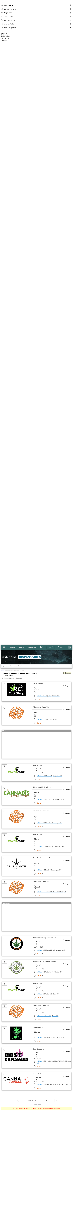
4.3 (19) (39, 1012)
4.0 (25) (36, 864)
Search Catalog (8, 16)
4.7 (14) (39, 1081)
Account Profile (9, 24)
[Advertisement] (36, 745)
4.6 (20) (39, 969)
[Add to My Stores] (4, 684)
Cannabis (12, 647)
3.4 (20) (38, 947)
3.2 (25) (36, 816)
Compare (67, 686)
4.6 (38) (39, 772)
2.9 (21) (36, 713)
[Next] (46, 1100)
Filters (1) (68, 673)
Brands (21, 647)
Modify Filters (38, 1104)
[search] (3, 666)
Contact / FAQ (5, 35)
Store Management (10, 27)
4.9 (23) (37, 1032)
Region (7, 678)
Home (2, 670)
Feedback (4, 40)
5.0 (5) (37, 886)
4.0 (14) (36, 689)
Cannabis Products (9, 5)
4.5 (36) (39, 991)
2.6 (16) (37, 1058)
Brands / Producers (10, 9)
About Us (4, 33)
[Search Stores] (41, 647)
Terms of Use (5, 38)
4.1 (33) (36, 840)
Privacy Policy (5, 36)
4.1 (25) (36, 793)
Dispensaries (8, 13)
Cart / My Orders (9, 20)
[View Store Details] (16, 695)
